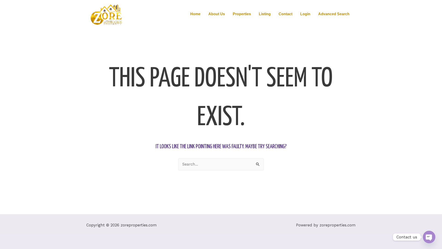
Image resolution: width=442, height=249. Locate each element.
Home (195, 14)
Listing (265, 14)
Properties (242, 14)
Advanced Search (333, 14)
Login (305, 14)
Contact (285, 14)
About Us (216, 14)
